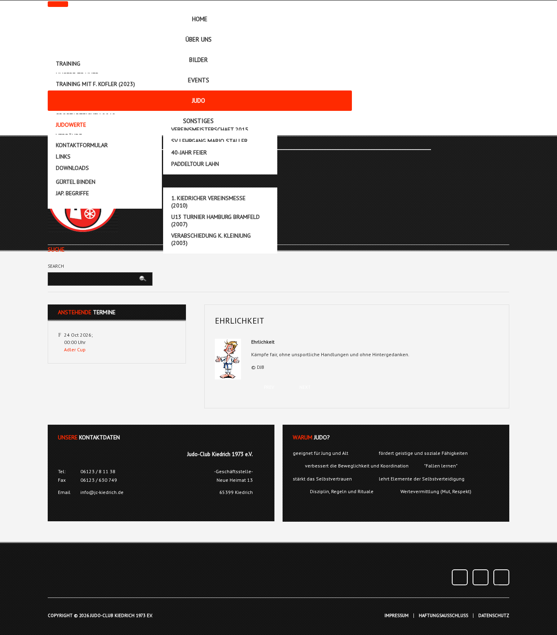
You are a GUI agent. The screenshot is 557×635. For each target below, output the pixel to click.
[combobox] (93, 279)
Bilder (198, 60)
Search (56, 266)
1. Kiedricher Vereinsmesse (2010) (208, 201)
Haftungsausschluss (443, 615)
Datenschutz (493, 615)
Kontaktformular (82, 145)
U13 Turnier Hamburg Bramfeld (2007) (215, 220)
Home (200, 19)
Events (198, 80)
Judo (198, 100)
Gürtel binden (75, 181)
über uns (199, 39)
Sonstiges (198, 121)
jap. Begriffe (72, 193)
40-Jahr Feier (189, 152)
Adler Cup (75, 349)
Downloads (72, 168)
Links (63, 156)
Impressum (397, 615)
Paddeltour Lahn (195, 164)
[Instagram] (501, 577)
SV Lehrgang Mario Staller (209, 141)
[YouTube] (480, 577)
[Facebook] (460, 577)
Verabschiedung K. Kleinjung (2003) (211, 239)
